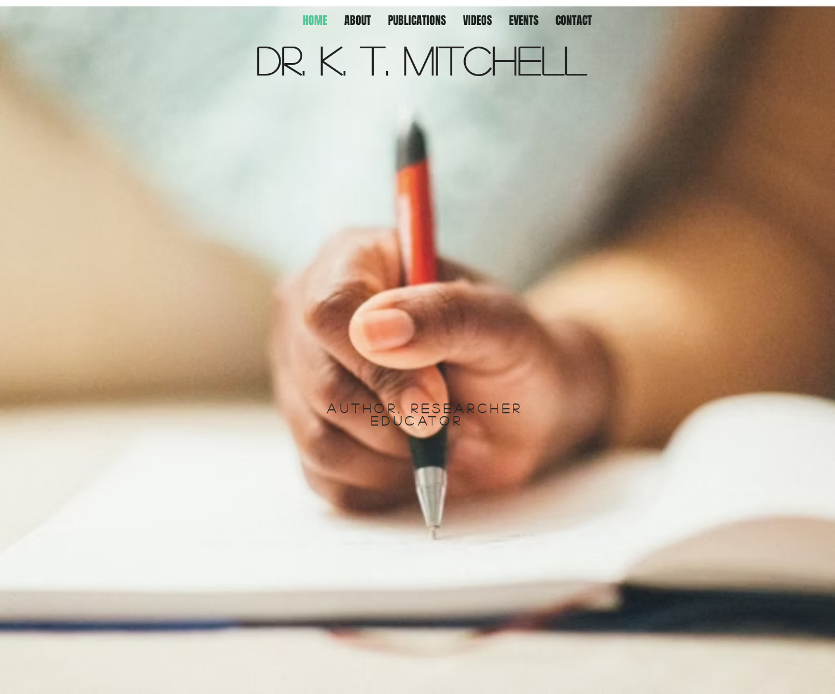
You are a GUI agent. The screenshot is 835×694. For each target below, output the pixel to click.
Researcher (467, 408)
